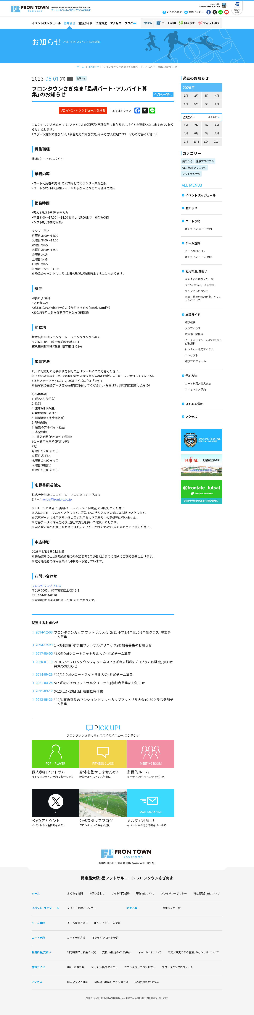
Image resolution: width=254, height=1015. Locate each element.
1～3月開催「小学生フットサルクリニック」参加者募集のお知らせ (103, 645)
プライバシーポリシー (174, 893)
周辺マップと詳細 (77, 981)
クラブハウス (193, 328)
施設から (81, 78)
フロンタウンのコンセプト (139, 967)
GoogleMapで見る (147, 981)
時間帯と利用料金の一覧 (199, 279)
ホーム (80, 67)
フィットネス (211, 23)
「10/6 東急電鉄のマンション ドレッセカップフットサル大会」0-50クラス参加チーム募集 (113, 701)
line (220, 12)
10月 (196, 141)
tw (214, 12)
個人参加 (189, 23)
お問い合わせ (97, 893)
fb (208, 12)
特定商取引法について (206, 893)
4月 (217, 95)
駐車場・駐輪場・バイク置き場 (111, 981)
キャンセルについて (196, 291)
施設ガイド (85, 23)
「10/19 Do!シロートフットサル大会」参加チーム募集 (93, 674)
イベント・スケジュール (45, 908)
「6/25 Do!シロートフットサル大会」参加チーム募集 (92, 653)
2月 (196, 95)
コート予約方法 (76, 937)
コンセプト (191, 355)
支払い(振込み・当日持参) (200, 285)
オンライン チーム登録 (198, 257)
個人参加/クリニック (194, 167)
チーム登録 (192, 243)
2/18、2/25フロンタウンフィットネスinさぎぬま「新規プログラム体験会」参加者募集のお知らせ (113, 663)
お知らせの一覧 (171, 908)
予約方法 (101, 23)
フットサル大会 (191, 174)
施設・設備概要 (75, 967)
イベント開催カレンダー (81, 908)
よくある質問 (194, 404)
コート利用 (169, 23)
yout (226, 12)
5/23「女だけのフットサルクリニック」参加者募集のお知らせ (99, 682)
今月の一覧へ (163, 94)
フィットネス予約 (195, 389)
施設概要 (190, 322)
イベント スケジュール (200, 195)
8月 (217, 103)
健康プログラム (205, 161)
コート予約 (192, 221)
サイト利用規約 (120, 893)
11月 (206, 141)
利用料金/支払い (196, 271)
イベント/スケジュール (46, 23)
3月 (207, 95)
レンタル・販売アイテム (199, 349)
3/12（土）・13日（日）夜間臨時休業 (78, 691)
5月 (186, 103)
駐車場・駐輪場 (194, 334)
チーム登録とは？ (195, 251)
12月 (217, 141)
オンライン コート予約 (198, 229)
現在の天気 (237, 10)
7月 (207, 103)
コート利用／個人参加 (198, 383)
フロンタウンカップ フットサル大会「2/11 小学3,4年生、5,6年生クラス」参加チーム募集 (112, 634)
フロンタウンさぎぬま (47, 585)
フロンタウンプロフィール (177, 967)
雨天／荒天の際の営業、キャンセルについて (193, 952)
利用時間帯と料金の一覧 (81, 952)
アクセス (115, 23)
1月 (186, 95)
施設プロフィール (195, 361)
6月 (196, 103)
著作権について (145, 893)
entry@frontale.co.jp (57, 499)
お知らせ (69, 23)
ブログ (129, 23)
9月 (186, 141)
